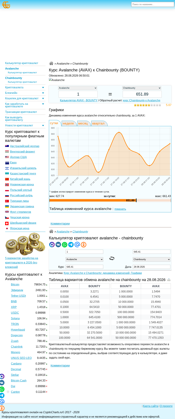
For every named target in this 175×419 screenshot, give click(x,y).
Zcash (14, 341)
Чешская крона (19, 217)
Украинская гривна (22, 206)
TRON (15, 324)
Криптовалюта (14, 87)
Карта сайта (150, 406)
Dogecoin (17, 335)
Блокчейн (11, 93)
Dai (13, 386)
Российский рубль (21, 195)
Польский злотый (21, 190)
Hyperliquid (18, 329)
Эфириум (17, 290)
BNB (14, 301)
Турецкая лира (19, 200)
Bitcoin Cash (18, 380)
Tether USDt (18, 295)
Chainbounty (13, 78)
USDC (15, 312)
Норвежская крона (22, 184)
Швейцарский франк (23, 222)
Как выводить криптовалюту (14, 118)
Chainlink (17, 346)
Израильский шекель (23, 168)
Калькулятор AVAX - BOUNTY (79, 100)
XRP (14, 307)
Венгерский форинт (22, 151)
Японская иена (19, 228)
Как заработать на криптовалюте (16, 105)
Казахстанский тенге (23, 173)
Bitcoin (15, 284)
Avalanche (12, 68)
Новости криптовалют (19, 125)
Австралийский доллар (24, 146)
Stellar (15, 374)
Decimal (16, 369)
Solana (15, 318)
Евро (13, 162)
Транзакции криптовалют (21, 112)
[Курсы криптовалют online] (6, 4)
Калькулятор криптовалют (21, 63)
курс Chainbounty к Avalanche (141, 100)
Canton (15, 391)
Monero (15, 352)
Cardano (16, 363)
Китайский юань (20, 179)
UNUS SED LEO (21, 358)
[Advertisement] (87, 35)
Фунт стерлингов (20, 211)
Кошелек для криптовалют (21, 98)
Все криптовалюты (51, 63)
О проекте (166, 406)
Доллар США (18, 157)
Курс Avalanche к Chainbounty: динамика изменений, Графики (103, 273)
